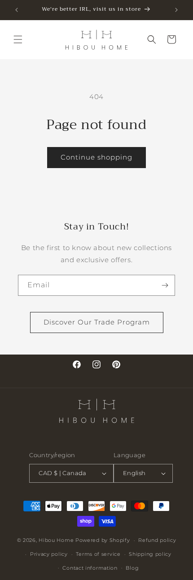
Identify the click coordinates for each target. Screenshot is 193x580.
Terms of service (98, 554)
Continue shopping (96, 157)
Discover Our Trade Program (97, 322)
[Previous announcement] (16, 10)
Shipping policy (150, 554)
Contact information (89, 568)
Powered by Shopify (102, 540)
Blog (132, 568)
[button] (18, 39)
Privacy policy (49, 554)
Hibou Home (56, 540)
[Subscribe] (165, 285)
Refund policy (157, 540)
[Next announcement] (176, 10)
